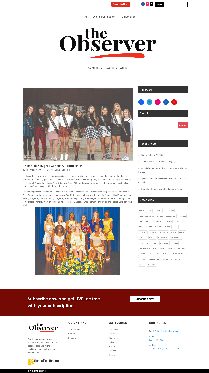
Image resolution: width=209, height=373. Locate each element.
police (163, 248)
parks (155, 248)
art (150, 211)
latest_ (152, 237)
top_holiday (176, 259)
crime (177, 221)
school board (162, 254)
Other (123, 67)
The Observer (74, 329)
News (83, 16)
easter (149, 227)
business (182, 216)
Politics (112, 346)
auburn (157, 211)
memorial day (175, 237)
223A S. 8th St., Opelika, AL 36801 (164, 348)
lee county (162, 237)
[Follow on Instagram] (147, 4)
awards (160, 216)
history (182, 232)
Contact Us (95, 67)
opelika (175, 243)
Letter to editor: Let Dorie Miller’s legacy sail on (161, 161)
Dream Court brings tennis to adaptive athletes (161, 189)
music (155, 243)
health (173, 232)
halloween (163, 232)
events (168, 227)
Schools (66, 170)
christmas (143, 221)
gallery (153, 232)
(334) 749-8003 (156, 340)
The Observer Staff (35, 170)
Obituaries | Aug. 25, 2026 (152, 155)
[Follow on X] (151, 4)
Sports (112, 355)
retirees (142, 254)
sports (142, 259)
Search (182, 125)
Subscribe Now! (120, 4)
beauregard (171, 216)
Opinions (113, 342)
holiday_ (142, 237)
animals (142, 211)
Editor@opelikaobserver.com (167, 331)
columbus (168, 221)
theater (165, 259)
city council (156, 221)
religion (181, 248)
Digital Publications (104, 16)
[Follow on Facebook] (143, 4)
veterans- (151, 264)
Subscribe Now (144, 299)
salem (151, 254)
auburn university (146, 216)
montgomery (144, 243)
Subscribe (72, 338)
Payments (111, 67)
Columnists (128, 16)
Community (114, 329)
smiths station (177, 254)
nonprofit (164, 243)
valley (142, 264)
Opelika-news (144, 248)
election (158, 227)
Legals (112, 334)
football (143, 232)
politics (171, 248)
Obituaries (113, 338)
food (176, 227)
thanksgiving (153, 259)
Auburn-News (168, 211)
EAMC (141, 227)
